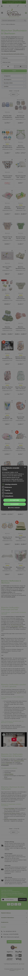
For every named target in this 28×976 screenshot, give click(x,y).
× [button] (24, 467)
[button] (14, 508)
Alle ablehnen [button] (15, 504)
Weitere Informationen (18, 481)
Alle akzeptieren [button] (14, 500)
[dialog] (14, 488)
